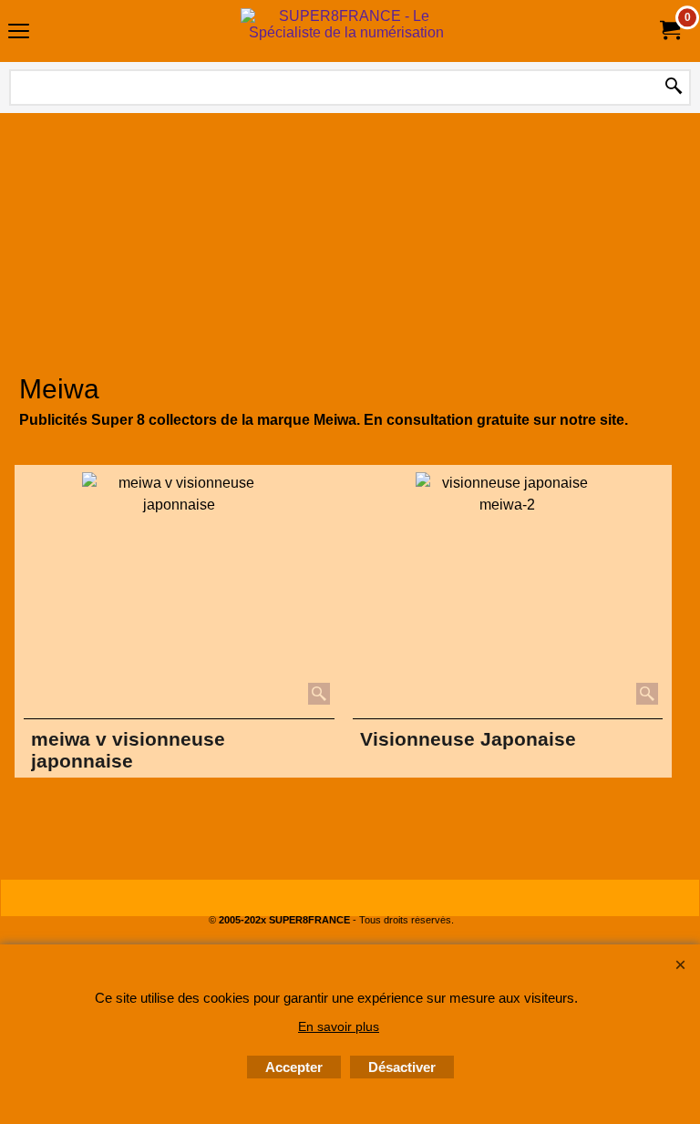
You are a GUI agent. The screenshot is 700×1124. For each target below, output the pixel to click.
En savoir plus (338, 1026)
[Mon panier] (669, 30)
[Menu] (18, 33)
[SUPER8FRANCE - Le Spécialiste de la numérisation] (346, 31)
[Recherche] (673, 87)
